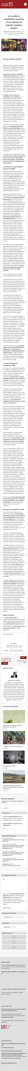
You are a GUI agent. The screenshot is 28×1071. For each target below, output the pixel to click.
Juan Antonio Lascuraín (15, 31)
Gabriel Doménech (6, 864)
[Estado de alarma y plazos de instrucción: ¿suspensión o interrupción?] (14, 716)
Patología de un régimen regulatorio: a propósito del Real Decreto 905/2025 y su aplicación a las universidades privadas (13, 847)
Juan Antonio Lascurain (12, 33)
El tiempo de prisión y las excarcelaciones (13, 746)
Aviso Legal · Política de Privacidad (9, 989)
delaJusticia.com (10, 1047)
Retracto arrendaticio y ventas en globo (11, 865)
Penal (10, 34)
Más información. (7, 908)
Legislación (20, 33)
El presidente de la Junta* (9, 766)
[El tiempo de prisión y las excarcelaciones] (14, 737)
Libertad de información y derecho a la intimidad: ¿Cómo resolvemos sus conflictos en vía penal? (13, 787)
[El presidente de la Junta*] (14, 757)
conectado (14, 801)
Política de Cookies (21, 989)
